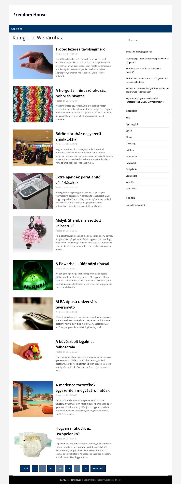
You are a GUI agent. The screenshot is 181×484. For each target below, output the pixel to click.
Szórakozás (131, 175)
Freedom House (30, 14)
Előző (25, 468)
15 (68, 468)
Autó (128, 117)
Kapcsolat (16, 28)
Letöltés (130, 150)
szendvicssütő (140, 205)
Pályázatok (131, 162)
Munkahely (131, 156)
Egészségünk (132, 124)
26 (85, 468)
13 (51, 468)
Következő (98, 468)
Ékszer (129, 137)
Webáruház (131, 188)
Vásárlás (130, 182)
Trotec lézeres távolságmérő (80, 49)
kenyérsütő (130, 205)
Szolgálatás (131, 169)
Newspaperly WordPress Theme (106, 479)
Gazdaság (130, 143)
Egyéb (129, 130)
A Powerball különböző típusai (82, 263)
